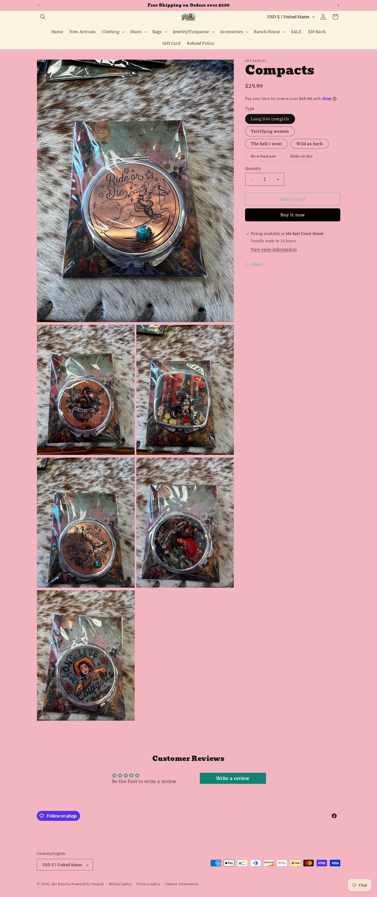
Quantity (253, 168)
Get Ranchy (61, 884)
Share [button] (257, 264)
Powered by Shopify (87, 884)
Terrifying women (270, 131)
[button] (43, 17)
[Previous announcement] (39, 5)
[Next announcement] (338, 5)
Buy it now (292, 214)
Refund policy (120, 884)
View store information (274, 249)
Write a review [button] (232, 778)
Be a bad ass (266, 157)
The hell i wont (266, 143)
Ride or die (304, 157)
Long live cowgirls (270, 118)
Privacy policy (148, 884)
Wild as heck (309, 143)
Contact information (181, 884)
